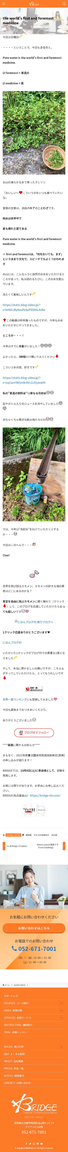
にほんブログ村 (12, 642)
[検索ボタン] (64, 4)
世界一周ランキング (15, 699)
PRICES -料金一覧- (14, 1068)
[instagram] (34, 1143)
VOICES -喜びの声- (14, 1046)
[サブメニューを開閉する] (61, 1003)
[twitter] (30, 1143)
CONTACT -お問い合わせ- (18, 1083)
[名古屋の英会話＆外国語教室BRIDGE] (34, 4)
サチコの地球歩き (41, 835)
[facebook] (26, 1143)
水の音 (54, 835)
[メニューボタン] (4, 4)
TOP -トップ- (11, 996)
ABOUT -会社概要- (14, 1061)
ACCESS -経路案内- (14, 1075)
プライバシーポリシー (34, 1117)
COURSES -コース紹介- (16, 1003)
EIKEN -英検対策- (13, 1010)
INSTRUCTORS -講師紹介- (18, 1025)
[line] (37, 1143)
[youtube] (41, 1143)
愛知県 (28, 835)
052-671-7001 (36, 948)
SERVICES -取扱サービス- (18, 1017)
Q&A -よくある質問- (14, 1054)
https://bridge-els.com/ (45, 795)
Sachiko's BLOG (13, 835)
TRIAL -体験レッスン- (15, 1032)
